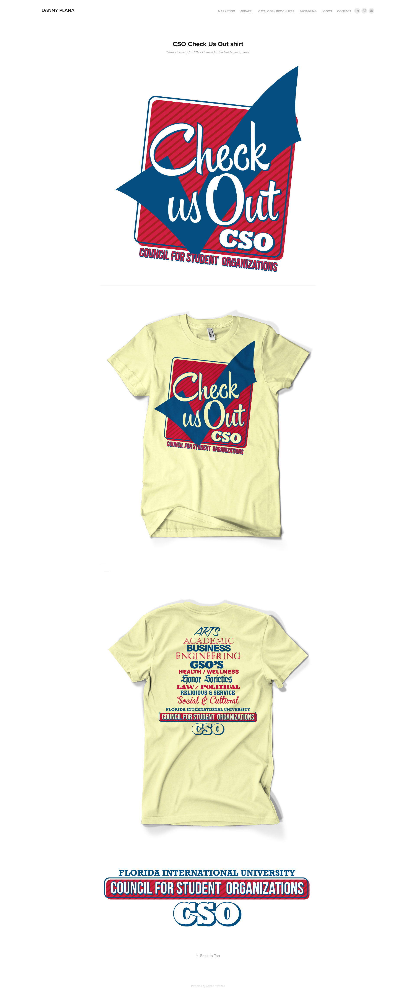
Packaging (308, 11)
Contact (344, 11)
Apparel (246, 11)
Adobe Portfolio (215, 986)
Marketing (226, 11)
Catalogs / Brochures (276, 11)
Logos (327, 11)
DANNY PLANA (58, 10)
